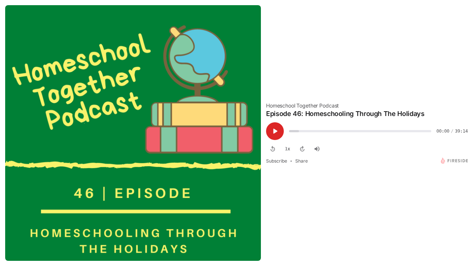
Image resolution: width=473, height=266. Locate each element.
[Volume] (317, 149)
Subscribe (276, 161)
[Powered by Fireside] (454, 161)
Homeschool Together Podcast (302, 105)
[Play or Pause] (275, 131)
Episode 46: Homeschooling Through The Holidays (345, 113)
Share (301, 161)
